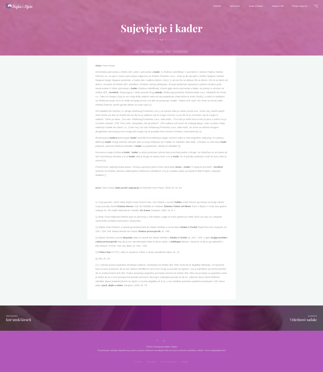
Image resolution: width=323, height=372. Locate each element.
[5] (179, 145)
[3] (150, 104)
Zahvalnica (151, 361)
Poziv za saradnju (169, 361)
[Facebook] (157, 340)
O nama (138, 361)
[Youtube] (164, 340)
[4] (200, 131)
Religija (159, 52)
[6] (104, 160)
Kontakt (184, 361)
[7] (105, 175)
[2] (202, 96)
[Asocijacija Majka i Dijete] (19, 6)
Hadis (161, 18)
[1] (167, 80)
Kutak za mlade (147, 52)
